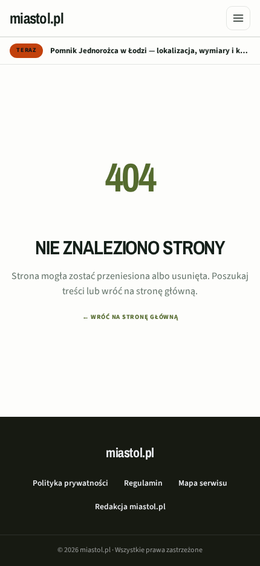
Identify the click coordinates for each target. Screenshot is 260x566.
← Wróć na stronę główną (130, 316)
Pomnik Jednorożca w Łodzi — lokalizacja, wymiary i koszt (150, 50)
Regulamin (143, 483)
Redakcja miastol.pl (130, 506)
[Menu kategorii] (238, 18)
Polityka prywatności (70, 483)
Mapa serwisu (202, 483)
